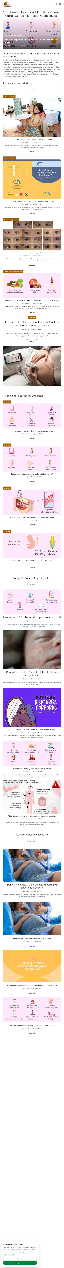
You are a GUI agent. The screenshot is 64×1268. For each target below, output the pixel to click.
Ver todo (31, 89)
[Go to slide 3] (59, 47)
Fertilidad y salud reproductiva (13, 271)
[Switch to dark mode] (56, 4)
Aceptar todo (20, 1263)
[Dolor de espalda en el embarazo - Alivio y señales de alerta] (32, 34)
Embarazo (32, 317)
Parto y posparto (9, 96)
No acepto (20, 1259)
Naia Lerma (25, 255)
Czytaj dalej (32, 341)
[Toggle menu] (60, 4)
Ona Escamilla (26, 142)
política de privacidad (9, 1254)
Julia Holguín (8, 46)
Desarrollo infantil (9, 158)
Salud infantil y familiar (15, 36)
